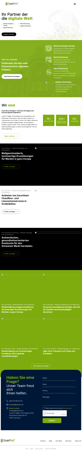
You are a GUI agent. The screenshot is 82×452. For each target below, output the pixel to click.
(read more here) (67, 408)
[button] (74, 4)
